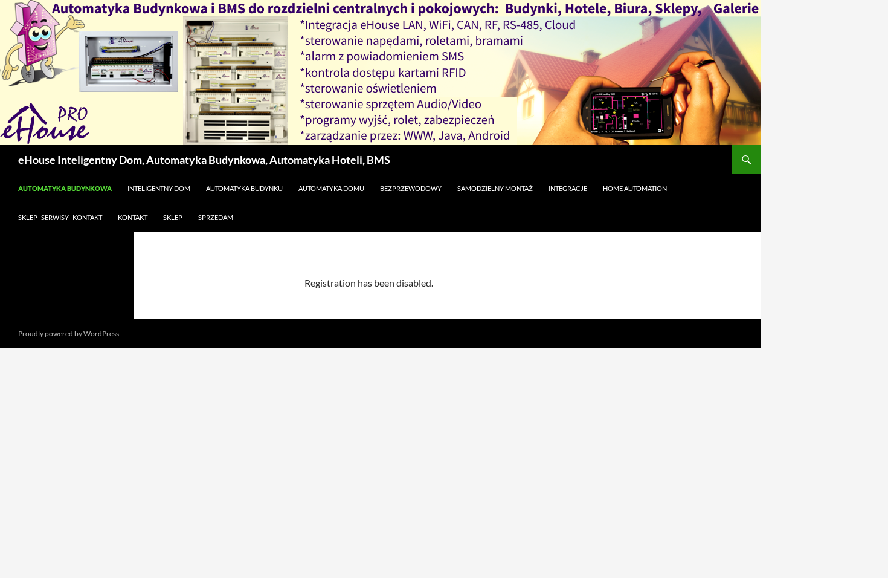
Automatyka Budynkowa (65, 188)
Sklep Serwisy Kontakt (60, 217)
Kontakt (132, 217)
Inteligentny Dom (158, 188)
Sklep (172, 217)
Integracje (568, 188)
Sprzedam (215, 217)
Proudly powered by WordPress (68, 333)
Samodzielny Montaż (495, 188)
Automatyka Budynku (244, 188)
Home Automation (635, 188)
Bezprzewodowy (411, 188)
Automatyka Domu (331, 188)
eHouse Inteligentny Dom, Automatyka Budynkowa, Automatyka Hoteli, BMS (204, 159)
